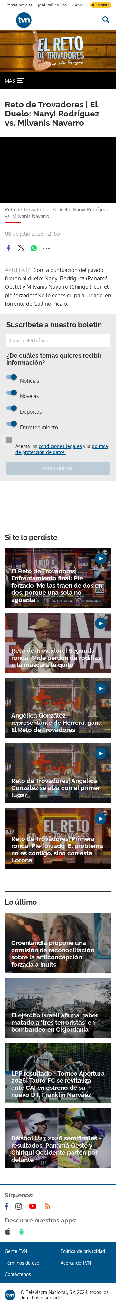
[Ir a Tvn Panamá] (55, 20)
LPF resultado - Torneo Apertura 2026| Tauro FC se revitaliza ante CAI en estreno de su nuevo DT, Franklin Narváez (58, 1084)
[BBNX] (10, 1295)
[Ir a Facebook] (8, 1206)
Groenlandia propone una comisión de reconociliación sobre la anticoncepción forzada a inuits (52, 953)
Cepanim (80, 5)
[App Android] (23, 1231)
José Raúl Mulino (52, 5)
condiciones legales (60, 446)
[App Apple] (9, 1231)
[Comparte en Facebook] (8, 248)
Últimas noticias (18, 5)
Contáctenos (18, 1274)
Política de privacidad (83, 1251)
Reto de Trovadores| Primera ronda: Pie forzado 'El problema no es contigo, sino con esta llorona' (57, 849)
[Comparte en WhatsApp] (33, 248)
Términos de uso (22, 1263)
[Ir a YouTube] (34, 1206)
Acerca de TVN (76, 1263)
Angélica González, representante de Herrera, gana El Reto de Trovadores (56, 722)
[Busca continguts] (105, 20)
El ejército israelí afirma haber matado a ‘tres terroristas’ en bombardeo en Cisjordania (54, 1022)
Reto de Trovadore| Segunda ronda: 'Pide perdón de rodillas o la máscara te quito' (56, 657)
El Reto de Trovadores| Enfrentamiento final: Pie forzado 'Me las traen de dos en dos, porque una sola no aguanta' (56, 585)
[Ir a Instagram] (19, 1206)
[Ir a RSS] (49, 1206)
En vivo (102, 5)
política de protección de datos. (61, 449)
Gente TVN (16, 1251)
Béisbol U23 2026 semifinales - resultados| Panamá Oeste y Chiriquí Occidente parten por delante (56, 1149)
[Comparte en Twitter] (21, 248)
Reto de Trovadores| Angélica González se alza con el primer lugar (55, 787)
